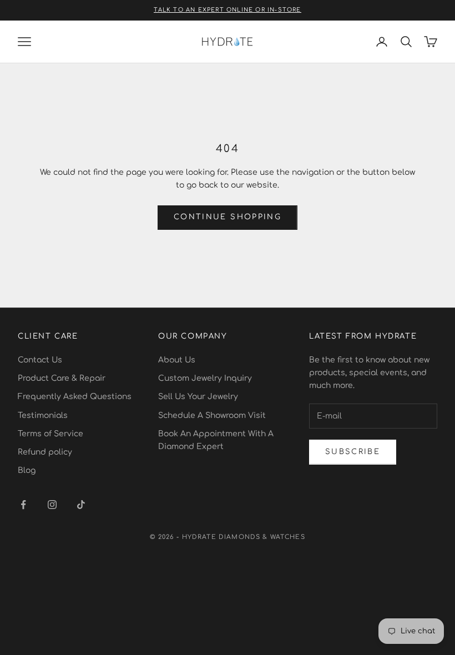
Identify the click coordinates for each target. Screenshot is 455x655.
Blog (27, 470)
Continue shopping (227, 217)
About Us (176, 360)
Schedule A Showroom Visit (212, 415)
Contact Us (40, 360)
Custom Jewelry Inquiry (205, 378)
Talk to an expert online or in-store (227, 10)
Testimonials (43, 415)
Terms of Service (50, 434)
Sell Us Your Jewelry (198, 396)
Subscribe (352, 452)
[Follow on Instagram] (52, 504)
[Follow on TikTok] (81, 504)
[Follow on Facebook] (23, 504)
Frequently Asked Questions (75, 396)
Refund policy (45, 452)
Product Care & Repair (61, 378)
